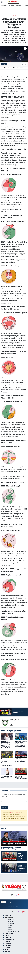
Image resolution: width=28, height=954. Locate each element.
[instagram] (18, 912)
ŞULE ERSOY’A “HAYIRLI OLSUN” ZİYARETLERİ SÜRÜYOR (21, 778)
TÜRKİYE (11, 6)
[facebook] (7, 912)
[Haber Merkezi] (5, 722)
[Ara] (25, 2)
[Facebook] (10, 895)
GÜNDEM (4, 6)
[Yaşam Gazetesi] (13, 2)
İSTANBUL (19, 6)
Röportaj (8, 943)
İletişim (7, 951)
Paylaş (4, 64)
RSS (5, 902)
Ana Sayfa (8, 915)
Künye (7, 949)
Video (7, 935)
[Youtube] (18, 895)
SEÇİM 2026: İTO (13, 931)
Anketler (8, 947)
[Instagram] (15, 895)
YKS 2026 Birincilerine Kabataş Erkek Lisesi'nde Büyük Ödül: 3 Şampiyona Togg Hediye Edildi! (21, 744)
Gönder (4, 807)
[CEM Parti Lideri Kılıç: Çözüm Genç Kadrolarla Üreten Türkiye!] (21, 754)
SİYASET (10, 927)
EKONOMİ (11, 929)
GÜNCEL (14, 16)
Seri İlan (7, 941)
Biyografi (8, 945)
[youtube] (23, 912)
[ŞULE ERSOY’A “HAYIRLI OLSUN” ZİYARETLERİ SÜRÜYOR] (21, 771)
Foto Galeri (9, 933)
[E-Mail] (11, 724)
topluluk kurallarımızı (15, 812)
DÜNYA (26, 6)
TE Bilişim (18, 907)
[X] (12, 895)
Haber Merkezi (8, 67)
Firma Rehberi (9, 939)
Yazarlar (8, 937)
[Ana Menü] (1, 2)
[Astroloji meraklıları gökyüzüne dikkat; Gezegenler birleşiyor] (14, 54)
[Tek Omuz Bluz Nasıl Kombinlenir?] (7, 771)
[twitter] (12, 912)
